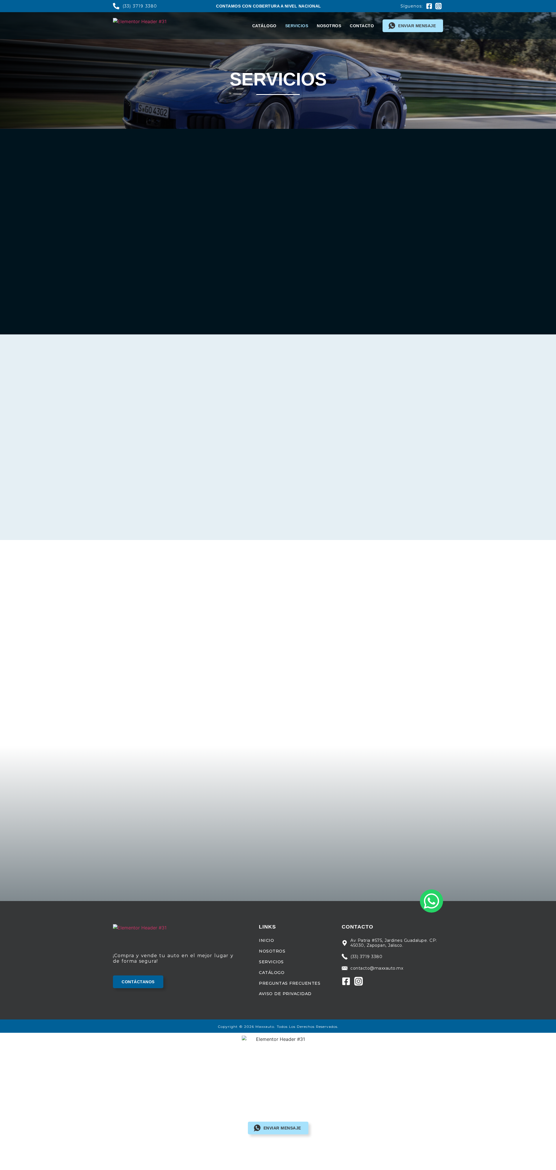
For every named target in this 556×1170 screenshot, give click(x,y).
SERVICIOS (296, 25)
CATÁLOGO (264, 25)
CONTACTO (362, 25)
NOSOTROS (329, 25)
